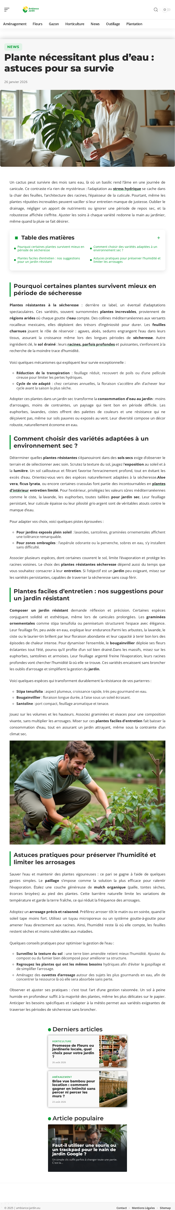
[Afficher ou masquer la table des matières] (117, 237)
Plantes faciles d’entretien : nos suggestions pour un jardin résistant (49, 260)
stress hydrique (127, 188)
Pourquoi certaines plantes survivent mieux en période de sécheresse (51, 248)
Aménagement (62, 1076)
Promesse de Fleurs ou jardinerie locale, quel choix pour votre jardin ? (73, 1051)
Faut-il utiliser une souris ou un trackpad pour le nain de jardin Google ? (84, 1149)
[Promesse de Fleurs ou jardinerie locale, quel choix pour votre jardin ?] (113, 1051)
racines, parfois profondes (91, 344)
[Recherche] (156, 9)
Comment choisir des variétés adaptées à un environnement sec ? (125, 248)
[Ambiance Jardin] (31, 9)
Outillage (60, 1139)
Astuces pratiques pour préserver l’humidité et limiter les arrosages (126, 260)
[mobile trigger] (8, 9)
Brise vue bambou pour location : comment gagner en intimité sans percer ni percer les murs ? (73, 1088)
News (13, 47)
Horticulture (61, 1041)
